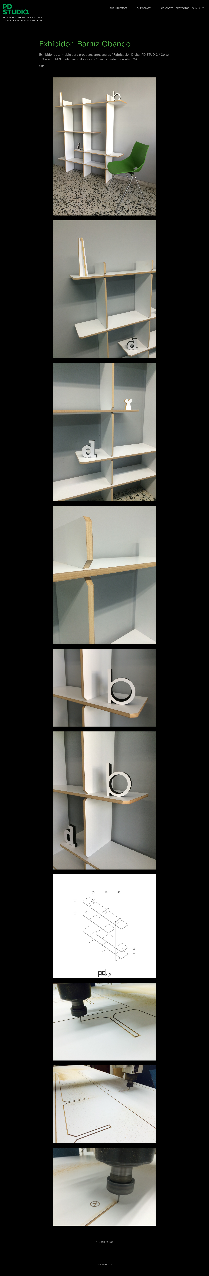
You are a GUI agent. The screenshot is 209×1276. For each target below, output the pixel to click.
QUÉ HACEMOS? (118, 8)
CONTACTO (167, 8)
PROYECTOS (182, 8)
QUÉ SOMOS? (144, 8)
